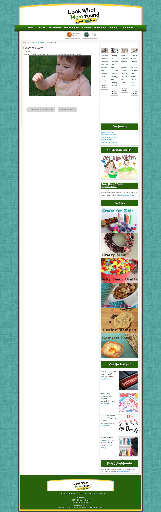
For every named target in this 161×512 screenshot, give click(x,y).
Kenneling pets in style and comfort (40, 110)
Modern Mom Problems (109, 142)
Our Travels (54, 27)
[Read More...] (105, 379)
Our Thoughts (71, 27)
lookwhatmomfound (123, 472)
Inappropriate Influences (109, 135)
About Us (114, 27)
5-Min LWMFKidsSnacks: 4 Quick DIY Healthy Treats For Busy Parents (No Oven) (124, 69)
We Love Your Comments (109, 137)
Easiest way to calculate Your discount (106, 396)
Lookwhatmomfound (81, 13)
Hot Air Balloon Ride (107, 132)
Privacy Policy (72, 493)
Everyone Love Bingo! (67, 110)
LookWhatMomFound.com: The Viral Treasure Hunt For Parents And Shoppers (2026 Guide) (104, 68)
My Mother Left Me (107, 140)
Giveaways (100, 27)
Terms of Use (82, 493)
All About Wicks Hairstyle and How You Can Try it (108, 440)
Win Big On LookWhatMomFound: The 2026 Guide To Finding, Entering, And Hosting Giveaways (114, 71)
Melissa (27, 51)
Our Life (41, 27)
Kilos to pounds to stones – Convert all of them (108, 418)
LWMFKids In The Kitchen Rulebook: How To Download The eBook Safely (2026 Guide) (134, 71)
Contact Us (127, 27)
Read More (104, 86)
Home (31, 27)
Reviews (86, 27)
